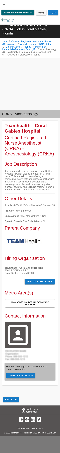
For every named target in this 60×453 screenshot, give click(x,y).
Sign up (41, 13)
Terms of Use (23, 428)
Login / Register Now (21, 375)
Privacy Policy (36, 428)
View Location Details (39, 282)
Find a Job (11, 399)
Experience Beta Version (18, 12)
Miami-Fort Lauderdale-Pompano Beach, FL (30, 303)
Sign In (53, 13)
